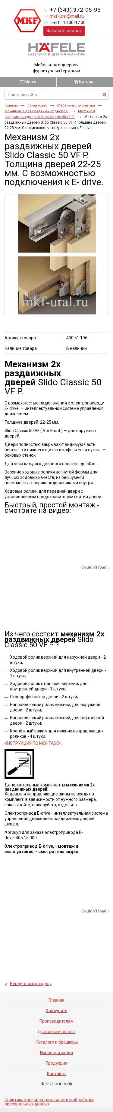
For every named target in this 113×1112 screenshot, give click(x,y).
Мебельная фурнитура (76, 105)
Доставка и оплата (57, 1031)
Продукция (38, 105)
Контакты (56, 1073)
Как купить (56, 1010)
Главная (11, 105)
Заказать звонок (64, 30)
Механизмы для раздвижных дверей (36, 111)
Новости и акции (56, 1052)
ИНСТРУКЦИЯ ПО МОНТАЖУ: (33, 743)
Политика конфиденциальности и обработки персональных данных (49, 1101)
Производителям (56, 1021)
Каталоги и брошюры (57, 1042)
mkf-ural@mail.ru (67, 16)
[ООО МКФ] (27, 21)
